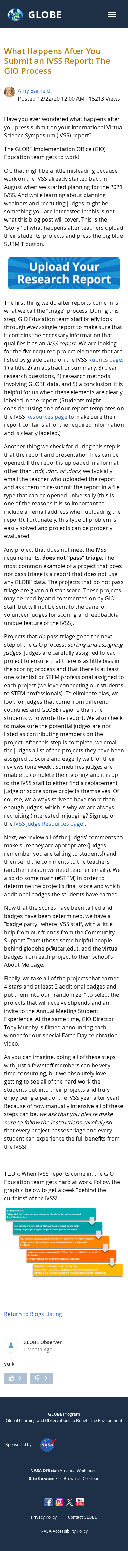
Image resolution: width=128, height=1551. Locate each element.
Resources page (46, 416)
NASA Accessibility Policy (64, 1531)
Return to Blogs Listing (33, 1314)
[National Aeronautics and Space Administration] (47, 1444)
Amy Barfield (34, 90)
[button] (112, 14)
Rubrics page (105, 359)
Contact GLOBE (82, 1517)
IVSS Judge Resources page (48, 823)
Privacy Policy (44, 1517)
